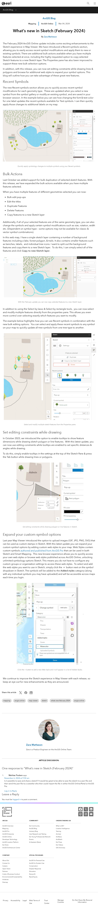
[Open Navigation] (95, 3)
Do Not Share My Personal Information (82, 901)
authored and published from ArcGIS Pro (41, 550)
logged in (17, 799)
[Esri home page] (7, 3)
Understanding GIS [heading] (63, 820)
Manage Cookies (60, 901)
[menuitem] (14, 825)
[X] (86, 809)
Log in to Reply (10, 791)
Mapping (32, 23)
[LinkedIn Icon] (31, 693)
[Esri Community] (80, 814)
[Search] (88, 3)
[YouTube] (91, 814)
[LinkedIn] (91, 809)
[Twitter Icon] (20, 693)
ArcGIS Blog (8, 10)
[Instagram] (86, 814)
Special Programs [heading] (36, 855)
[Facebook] (80, 809)
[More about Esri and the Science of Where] (7, 812)
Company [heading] (6, 855)
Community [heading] (33, 820)
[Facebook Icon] (25, 693)
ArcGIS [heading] (5, 820)
